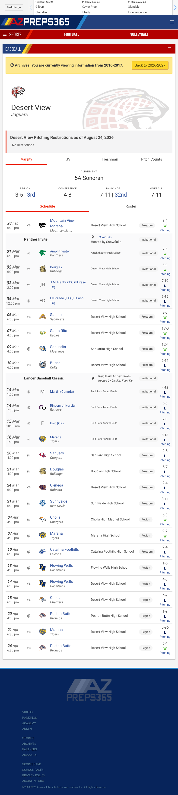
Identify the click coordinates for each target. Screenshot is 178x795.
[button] (175, 7)
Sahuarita (58, 349)
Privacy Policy (33, 775)
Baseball (13, 49)
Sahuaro (57, 455)
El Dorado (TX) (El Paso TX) (66, 300)
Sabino (57, 316)
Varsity (26, 159)
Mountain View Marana (62, 225)
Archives (29, 743)
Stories (28, 738)
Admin (27, 729)
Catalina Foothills (64, 551)
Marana (55, 439)
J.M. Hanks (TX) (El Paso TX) (68, 284)
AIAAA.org (29, 755)
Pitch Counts (151, 159)
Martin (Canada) (62, 391)
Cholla (56, 519)
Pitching (165, 230)
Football (71, 34)
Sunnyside (58, 503)
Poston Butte (60, 615)
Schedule (47, 206)
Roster (131, 206)
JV (68, 159)
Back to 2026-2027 (150, 65)
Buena (55, 365)
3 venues (105, 237)
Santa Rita (58, 333)
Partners (29, 749)
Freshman (110, 159)
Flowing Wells (61, 567)
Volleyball (139, 34)
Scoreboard (31, 764)
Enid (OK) (57, 423)
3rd (31, 194)
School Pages (33, 770)
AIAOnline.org (33, 781)
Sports (15, 34)
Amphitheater (60, 253)
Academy (29, 723)
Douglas (56, 269)
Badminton (14, 7)
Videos (27, 712)
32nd (121, 194)
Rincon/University (63, 408)
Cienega (56, 487)
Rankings (29, 717)
